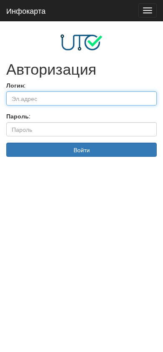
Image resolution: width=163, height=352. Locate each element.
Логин (15, 85)
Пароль (17, 116)
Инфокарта (26, 10)
